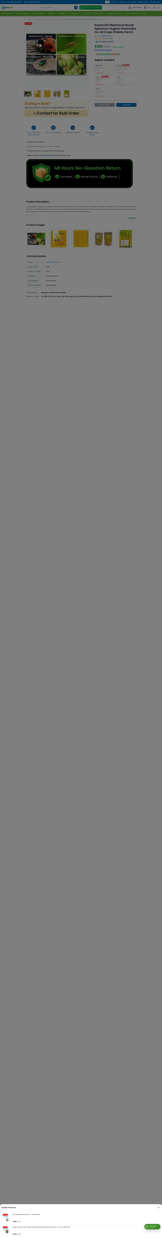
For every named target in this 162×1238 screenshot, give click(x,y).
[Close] (158, 1207)
